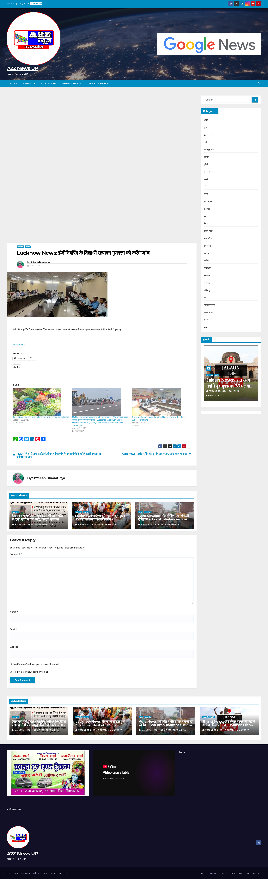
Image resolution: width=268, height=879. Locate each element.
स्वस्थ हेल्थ (208, 312)
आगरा (140, 512)
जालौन (206, 157)
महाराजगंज (208, 245)
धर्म (205, 186)
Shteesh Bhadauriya (40, 262)
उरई (205, 142)
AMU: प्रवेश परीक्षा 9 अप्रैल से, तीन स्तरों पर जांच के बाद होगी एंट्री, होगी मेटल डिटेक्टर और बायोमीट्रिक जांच (59, 455)
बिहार (206, 223)
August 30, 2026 (218, 391)
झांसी (206, 164)
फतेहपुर (207, 208)
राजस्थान (207, 268)
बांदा (205, 216)
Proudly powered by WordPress (21, 873)
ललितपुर (207, 290)
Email (13, 629)
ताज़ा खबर (208, 171)
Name (14, 611)
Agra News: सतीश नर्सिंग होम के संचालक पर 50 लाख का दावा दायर (154, 453)
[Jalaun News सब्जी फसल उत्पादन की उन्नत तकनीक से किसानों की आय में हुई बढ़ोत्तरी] (41, 402)
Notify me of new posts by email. (30, 671)
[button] (259, 83)
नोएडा (206, 194)
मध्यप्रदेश (208, 238)
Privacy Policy (71, 83)
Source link (19, 344)
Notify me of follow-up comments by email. (36, 664)
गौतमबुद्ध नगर (209, 149)
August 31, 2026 (23, 730)
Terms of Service (98, 83)
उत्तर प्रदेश (20, 247)
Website (14, 646)
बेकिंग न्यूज (208, 231)
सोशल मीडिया (209, 305)
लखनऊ (28, 247)
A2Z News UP (22, 68)
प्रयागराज (208, 201)
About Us (29, 83)
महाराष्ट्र (207, 253)
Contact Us (48, 83)
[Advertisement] (102, 116)
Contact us (15, 809)
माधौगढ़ (207, 260)
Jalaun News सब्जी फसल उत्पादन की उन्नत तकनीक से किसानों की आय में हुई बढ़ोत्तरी (41, 417)
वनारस (206, 297)
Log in (182, 752)
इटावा (206, 127)
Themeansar (61, 873)
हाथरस (207, 327)
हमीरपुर (207, 319)
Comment (16, 554)
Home (13, 83)
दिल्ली (206, 179)
